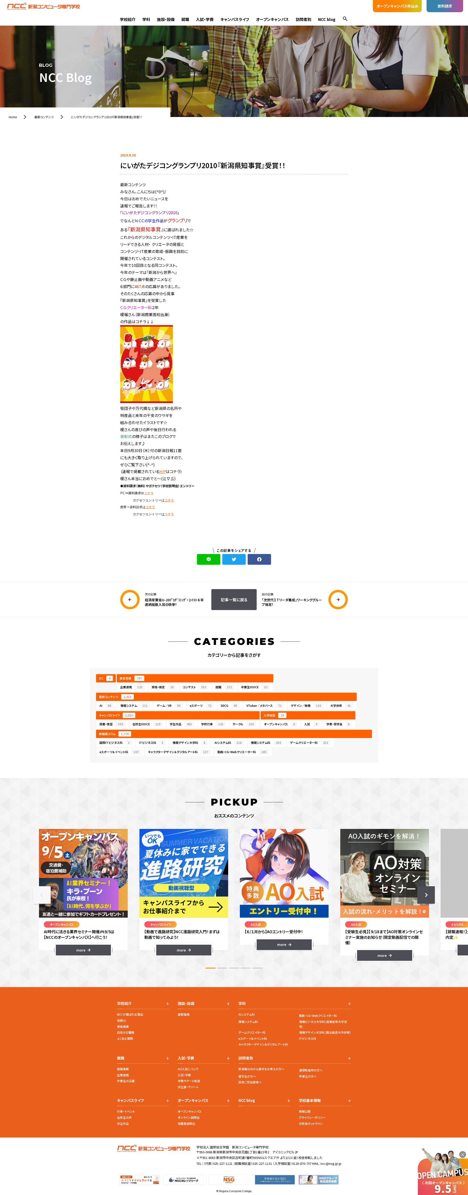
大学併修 (340, 705)
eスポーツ (200, 705)
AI (105, 705)
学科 (146, 19)
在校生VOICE (146, 724)
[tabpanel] (83, 892)
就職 (185, 19)
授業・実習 (111, 724)
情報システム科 (266, 742)
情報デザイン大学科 (189, 742)
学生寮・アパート (188, 1087)
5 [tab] (257, 968)
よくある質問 (125, 1038)
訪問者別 (303, 19)
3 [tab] (234, 968)
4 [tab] (246, 968)
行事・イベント (126, 1111)
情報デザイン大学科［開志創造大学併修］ (325, 1032)
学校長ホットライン (311, 1123)
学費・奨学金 (338, 724)
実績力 (121, 1020)
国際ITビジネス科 (114, 742)
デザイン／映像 (306, 705)
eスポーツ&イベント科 (252, 1038)
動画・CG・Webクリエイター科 (318, 1015)
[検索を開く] (345, 19)
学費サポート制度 (189, 1081)
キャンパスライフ (234, 19)
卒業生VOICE (254, 687)
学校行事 (212, 724)
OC (104, 678)
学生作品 (181, 724)
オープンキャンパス (272, 19)
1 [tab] (210, 968)
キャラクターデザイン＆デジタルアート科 (178, 752)
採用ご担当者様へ (250, 1082)
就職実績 (123, 1069)
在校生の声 (124, 1117)
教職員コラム (114, 734)
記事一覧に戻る (234, 599)
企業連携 (131, 687)
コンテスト (194, 687)
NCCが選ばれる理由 (130, 1014)
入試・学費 (205, 19)
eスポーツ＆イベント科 (119, 752)
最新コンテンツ (115, 697)
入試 (310, 724)
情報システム (133, 705)
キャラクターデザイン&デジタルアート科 (263, 1044)
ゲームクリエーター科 (309, 742)
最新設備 (183, 1014)
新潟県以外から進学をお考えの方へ (261, 1069)
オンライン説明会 (189, 1117)
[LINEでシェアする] (208, 559)
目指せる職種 (125, 1032)
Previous (42, 895)
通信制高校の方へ (310, 1070)
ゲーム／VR (168, 705)
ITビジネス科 (151, 742)
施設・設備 (166, 19)
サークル (243, 724)
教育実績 (131, 678)
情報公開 (305, 1111)
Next (426, 895)
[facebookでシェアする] (259, 559)
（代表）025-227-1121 (218, 1163)
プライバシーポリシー (312, 1117)
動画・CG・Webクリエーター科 (241, 752)
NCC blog (326, 19)
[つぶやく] (234, 559)
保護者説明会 (186, 1123)
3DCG (229, 705)
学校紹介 (128, 19)
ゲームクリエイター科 (251, 1032)
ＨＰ (162, 471)
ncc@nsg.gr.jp (331, 1163)
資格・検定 (163, 687)
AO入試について (188, 1069)
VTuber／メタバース (264, 705)
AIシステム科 (228, 742)
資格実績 (123, 1026)
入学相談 (273, 715)
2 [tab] (222, 968)
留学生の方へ (247, 1076)
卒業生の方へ (308, 1076)
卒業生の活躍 (126, 1081)
